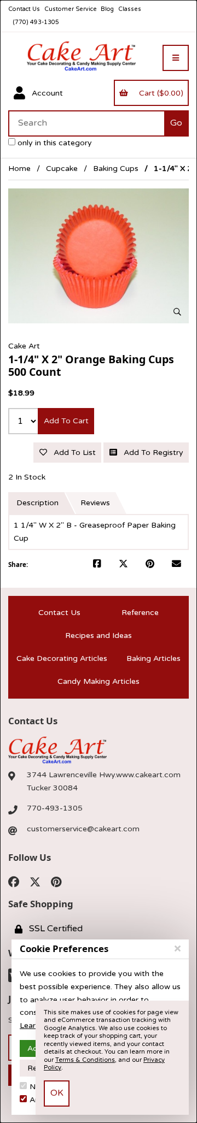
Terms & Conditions (85, 1059)
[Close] (178, 948)
